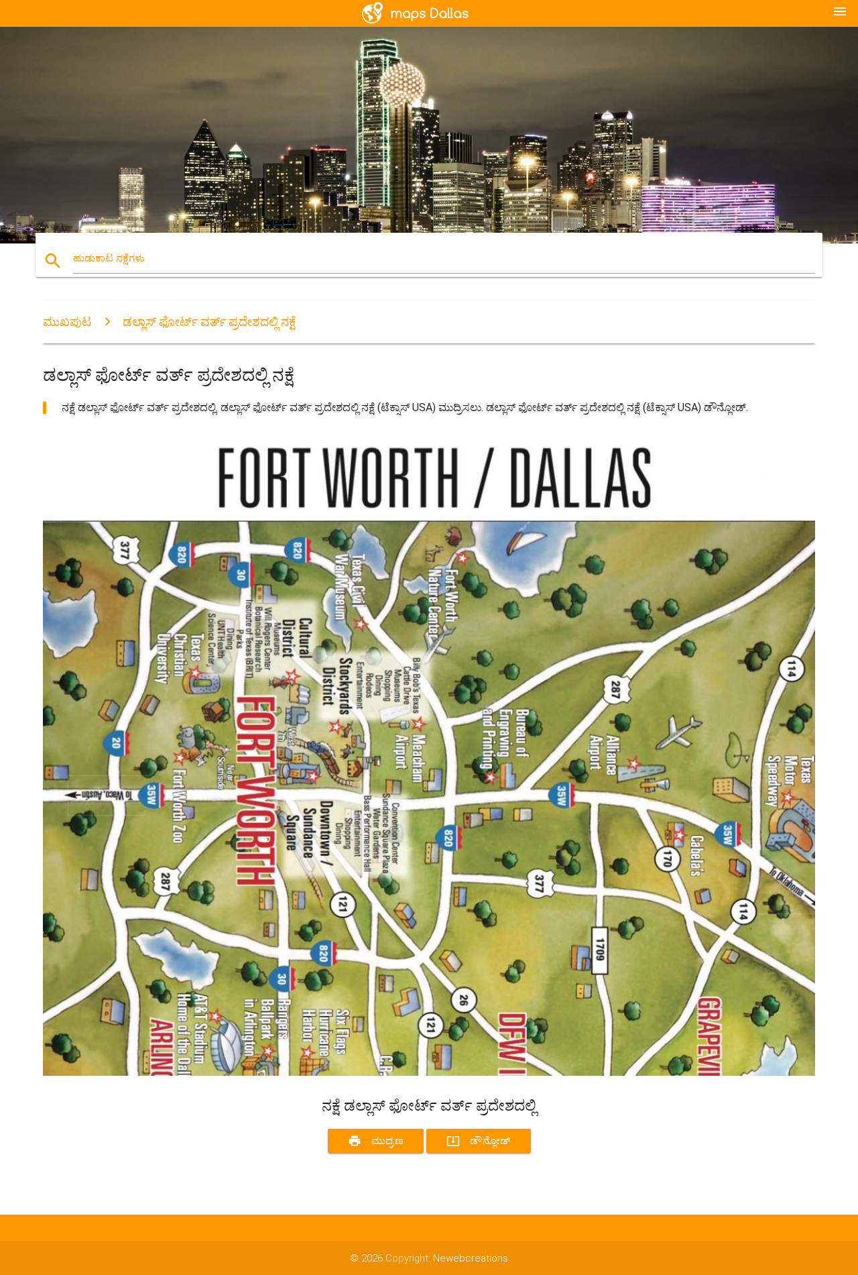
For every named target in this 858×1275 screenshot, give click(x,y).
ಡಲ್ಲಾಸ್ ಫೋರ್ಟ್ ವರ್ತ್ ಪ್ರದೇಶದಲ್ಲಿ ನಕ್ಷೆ (209, 322)
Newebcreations (470, 1258)
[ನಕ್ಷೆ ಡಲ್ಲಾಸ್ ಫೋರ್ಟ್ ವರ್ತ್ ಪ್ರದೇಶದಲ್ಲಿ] (429, 1072)
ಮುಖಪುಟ (67, 322)
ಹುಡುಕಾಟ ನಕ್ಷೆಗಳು (109, 258)
